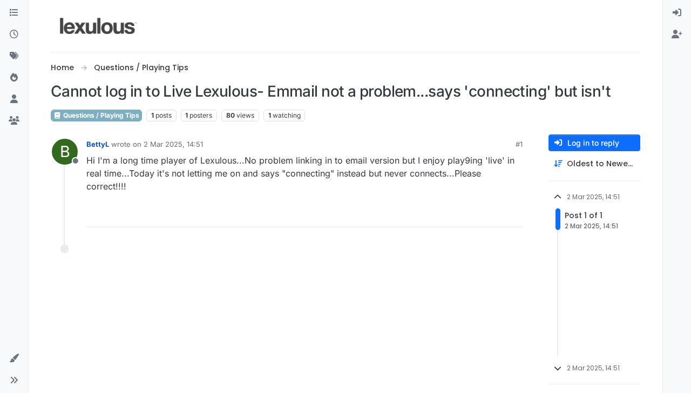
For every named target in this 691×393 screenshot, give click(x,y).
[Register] (677, 34)
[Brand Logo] (98, 26)
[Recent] (14, 34)
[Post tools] (513, 214)
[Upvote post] (473, 214)
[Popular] (14, 77)
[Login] (677, 13)
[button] (14, 358)
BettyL (97, 144)
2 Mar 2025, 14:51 (173, 144)
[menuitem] (677, 13)
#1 (519, 144)
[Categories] (14, 13)
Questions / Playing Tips (100, 115)
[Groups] (14, 121)
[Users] (14, 99)
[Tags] (14, 56)
